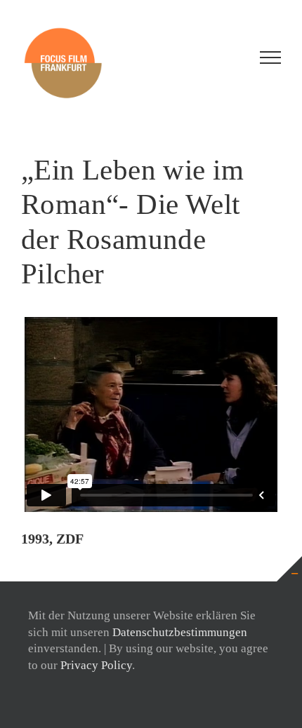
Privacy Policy (96, 665)
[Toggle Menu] (270, 57)
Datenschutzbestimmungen (179, 632)
